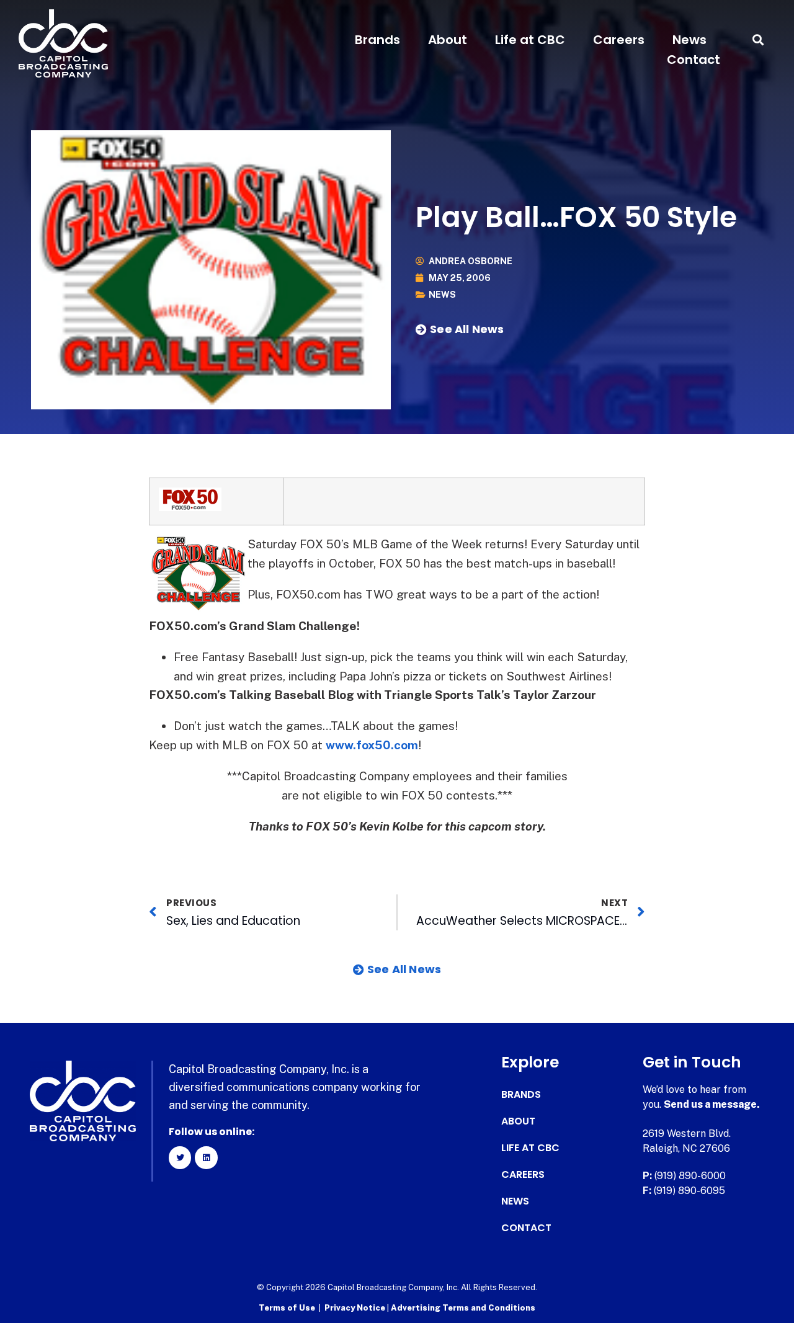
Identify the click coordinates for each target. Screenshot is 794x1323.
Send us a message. (712, 1104)
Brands (377, 39)
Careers (619, 39)
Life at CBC (530, 39)
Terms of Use (287, 1307)
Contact (693, 59)
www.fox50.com (372, 745)
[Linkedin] (206, 1157)
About (447, 39)
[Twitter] (180, 1157)
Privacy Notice (355, 1307)
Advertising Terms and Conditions (463, 1307)
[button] (758, 40)
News (689, 39)
